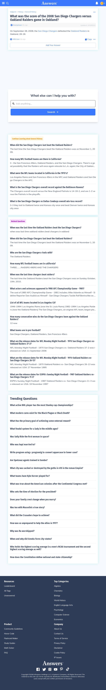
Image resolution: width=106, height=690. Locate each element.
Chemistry (58, 591)
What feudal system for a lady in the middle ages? (34, 428)
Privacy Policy (59, 643)
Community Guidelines (13, 629)
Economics (58, 619)
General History (30, 12)
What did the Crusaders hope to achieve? (30, 515)
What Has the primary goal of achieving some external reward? (40, 420)
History (20, 12)
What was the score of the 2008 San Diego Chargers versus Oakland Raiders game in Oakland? (50, 18)
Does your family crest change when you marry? (33, 499)
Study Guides (9, 643)
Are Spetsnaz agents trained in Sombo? (29, 460)
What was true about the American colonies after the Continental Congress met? (48, 483)
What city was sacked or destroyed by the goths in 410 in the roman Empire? (46, 468)
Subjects (13, 12)
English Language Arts (63, 605)
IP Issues (58, 657)
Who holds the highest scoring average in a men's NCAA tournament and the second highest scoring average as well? (50, 548)
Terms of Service (61, 638)
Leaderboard (9, 586)
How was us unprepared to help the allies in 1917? (34, 523)
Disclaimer (58, 648)
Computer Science (61, 615)
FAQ (6, 653)
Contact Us (58, 633)
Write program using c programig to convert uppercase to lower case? (44, 452)
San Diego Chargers (47, 31)
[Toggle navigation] (3, 3)
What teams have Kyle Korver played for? (30, 476)
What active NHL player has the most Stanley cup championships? (41, 405)
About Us (58, 629)
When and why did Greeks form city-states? (31, 538)
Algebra (57, 586)
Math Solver (9, 648)
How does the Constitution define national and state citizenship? (41, 557)
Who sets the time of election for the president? (33, 491)
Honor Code (9, 633)
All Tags (7, 591)
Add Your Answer (53, 45)
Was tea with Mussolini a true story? (27, 507)
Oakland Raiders (79, 31)
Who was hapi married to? (22, 444)
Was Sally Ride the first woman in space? (29, 436)
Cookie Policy (59, 653)
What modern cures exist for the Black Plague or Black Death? (40, 413)
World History (60, 600)
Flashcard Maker (11, 638)
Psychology (58, 610)
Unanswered (9, 595)
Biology (57, 595)
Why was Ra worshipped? (22, 531)
